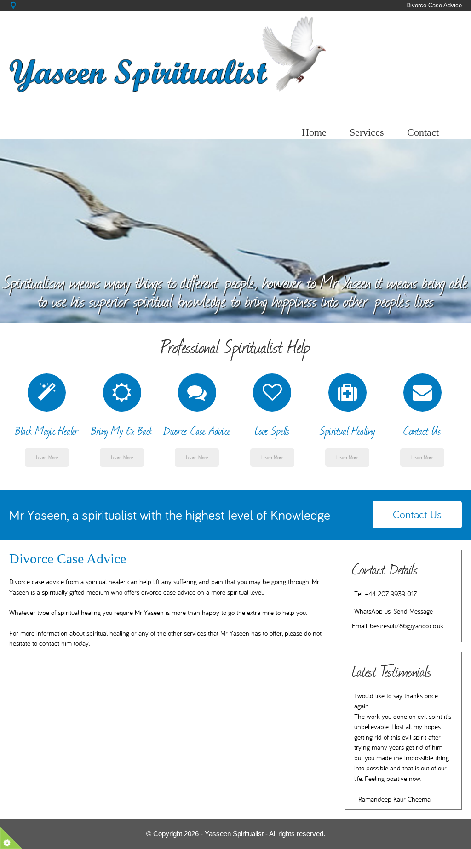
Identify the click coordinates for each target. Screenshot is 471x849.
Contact (423, 132)
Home (314, 132)
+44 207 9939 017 (391, 594)
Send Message (413, 611)
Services (367, 132)
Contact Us (417, 514)
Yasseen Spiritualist (234, 834)
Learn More (47, 457)
